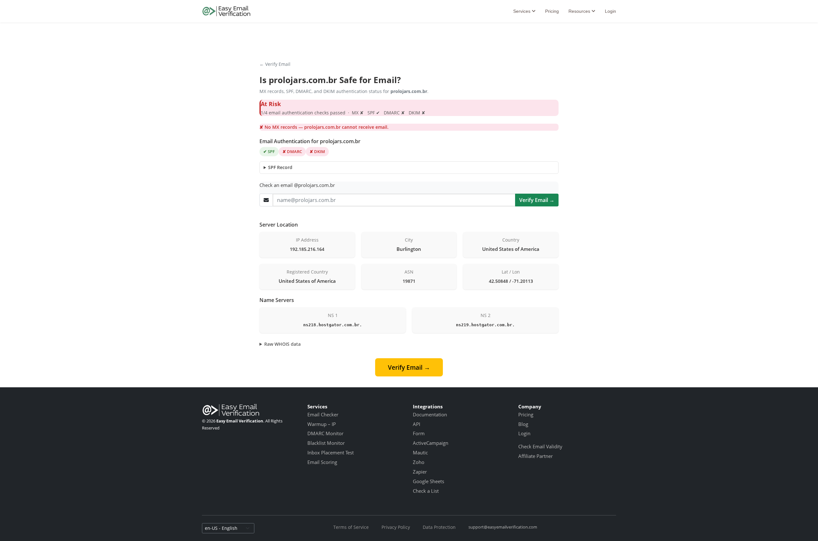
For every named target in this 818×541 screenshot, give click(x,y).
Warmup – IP (321, 424)
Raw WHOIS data (282, 344)
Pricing (552, 11)
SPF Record (280, 167)
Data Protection (439, 527)
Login (610, 11)
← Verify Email (274, 64)
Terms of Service (351, 527)
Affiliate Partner (535, 456)
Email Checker (322, 414)
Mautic (420, 452)
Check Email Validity (540, 446)
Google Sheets (428, 481)
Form (419, 433)
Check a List (426, 491)
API (416, 424)
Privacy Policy (396, 527)
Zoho (418, 462)
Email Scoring (322, 462)
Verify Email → (536, 200)
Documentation (430, 414)
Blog (523, 424)
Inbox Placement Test (330, 452)
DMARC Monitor (325, 433)
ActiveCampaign (430, 443)
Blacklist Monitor (326, 443)
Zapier (420, 471)
